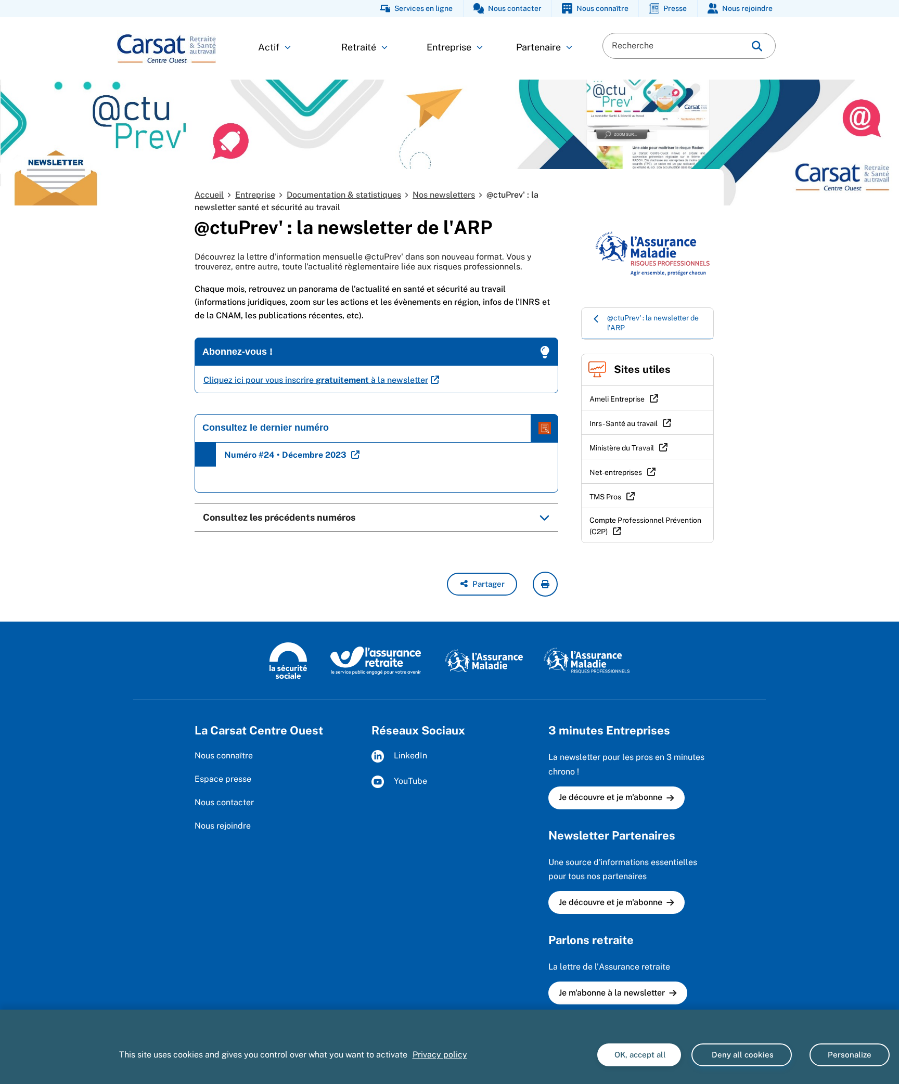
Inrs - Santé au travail (623, 423)
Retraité (358, 47)
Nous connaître (224, 755)
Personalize (849, 1054)
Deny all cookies (742, 1054)
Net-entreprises (615, 472)
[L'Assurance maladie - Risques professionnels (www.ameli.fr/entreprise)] (586, 660)
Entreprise (449, 47)
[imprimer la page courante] (545, 584)
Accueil (209, 195)
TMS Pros (605, 497)
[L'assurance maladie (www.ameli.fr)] (484, 660)
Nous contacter (224, 802)
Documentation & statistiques (344, 195)
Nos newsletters (444, 195)
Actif (268, 47)
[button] (482, 584)
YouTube (409, 781)
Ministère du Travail (621, 448)
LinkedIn (409, 756)
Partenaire (538, 47)
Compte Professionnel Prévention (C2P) (645, 526)
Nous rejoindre (223, 826)
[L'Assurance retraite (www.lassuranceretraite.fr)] (376, 660)
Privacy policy (440, 1055)
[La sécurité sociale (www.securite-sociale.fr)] (288, 660)
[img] (757, 46)
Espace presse (223, 779)
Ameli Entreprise (617, 399)
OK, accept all (639, 1054)
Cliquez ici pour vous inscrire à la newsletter (315, 380)
